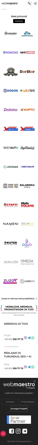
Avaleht (4, 9)
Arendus (19, 21)
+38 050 (13, 339)
